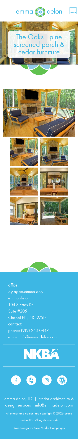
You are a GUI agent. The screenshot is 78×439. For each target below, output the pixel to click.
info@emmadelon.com (38, 336)
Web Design (21, 428)
